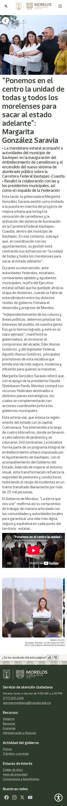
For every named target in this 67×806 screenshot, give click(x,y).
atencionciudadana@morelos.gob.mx (27, 703)
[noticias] (5, 20)
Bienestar (9, 723)
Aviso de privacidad (15, 774)
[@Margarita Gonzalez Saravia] (30, 797)
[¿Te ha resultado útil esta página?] (49, 657)
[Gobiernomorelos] (14, 797)
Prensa (7, 749)
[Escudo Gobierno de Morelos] (32, 6)
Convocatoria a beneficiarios (21, 779)
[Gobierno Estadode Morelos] (6, 797)
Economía (9, 728)
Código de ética (13, 770)
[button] (60, 6)
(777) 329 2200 (13, 698)
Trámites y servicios (16, 753)
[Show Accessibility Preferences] (58, 797)
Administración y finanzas (19, 733)
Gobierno (8, 719)
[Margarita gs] (22, 797)
